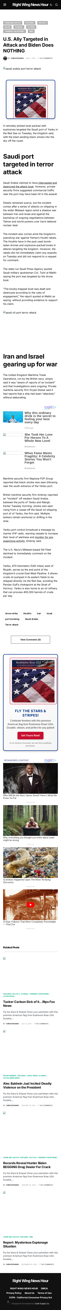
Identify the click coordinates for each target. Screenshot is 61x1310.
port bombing (12, 619)
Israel (49, 613)
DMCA (44, 1288)
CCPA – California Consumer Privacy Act (30, 1297)
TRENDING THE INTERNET (14, 31)
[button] (4, 5)
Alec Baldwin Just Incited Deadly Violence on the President (27, 1085)
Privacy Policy (13, 1293)
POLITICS (42, 23)
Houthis (27, 613)
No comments (46, 58)
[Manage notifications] (8, 1301)
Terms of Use (45, 1293)
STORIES (31, 27)
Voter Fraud (8, 996)
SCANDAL (19, 27)
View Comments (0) (30, 639)
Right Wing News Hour (30, 4)
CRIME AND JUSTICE (13, 23)
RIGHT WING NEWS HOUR (24, 1288)
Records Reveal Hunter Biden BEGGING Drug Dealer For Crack (27, 1165)
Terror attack (11, 624)
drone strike (11, 613)
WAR (31, 31)
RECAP (7, 27)
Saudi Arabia (31, 619)
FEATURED (30, 23)
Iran (39, 613)
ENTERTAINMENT (9, 1076)
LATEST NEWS (32, 1076)
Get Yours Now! (30, 735)
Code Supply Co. (42, 1303)
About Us (29, 1293)
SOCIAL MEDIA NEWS (11, 1078)
